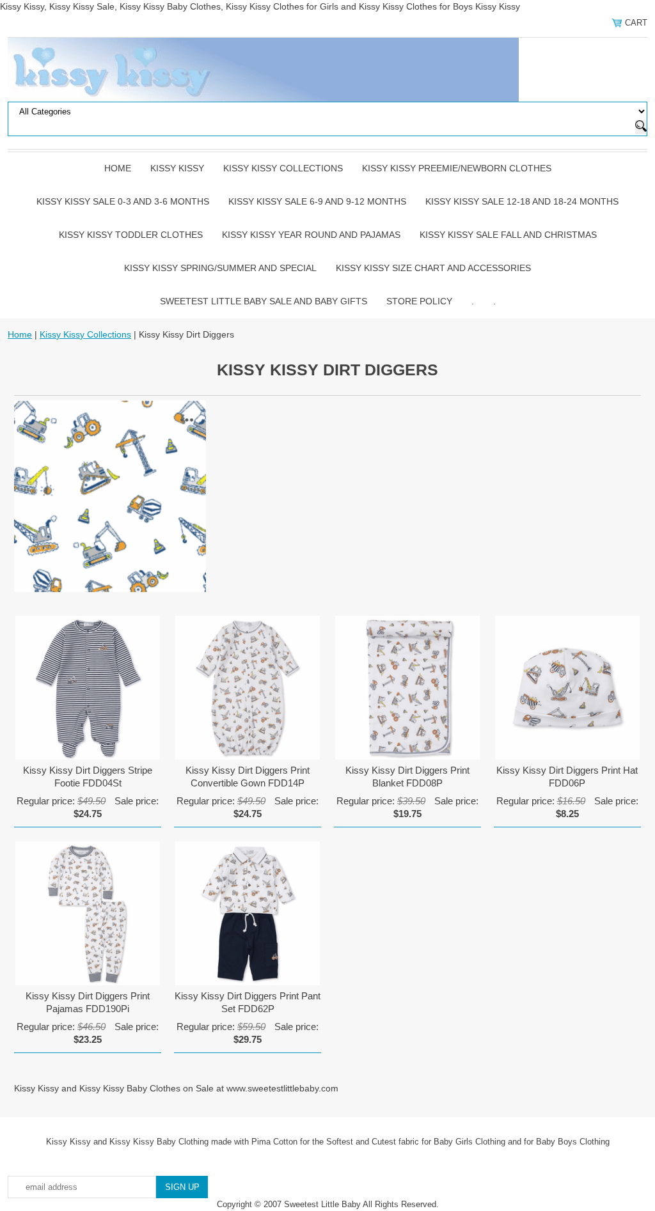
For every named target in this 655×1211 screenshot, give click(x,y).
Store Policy (419, 301)
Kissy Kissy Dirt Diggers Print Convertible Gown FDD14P (247, 776)
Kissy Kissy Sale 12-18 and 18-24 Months (522, 201)
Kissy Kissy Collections (283, 168)
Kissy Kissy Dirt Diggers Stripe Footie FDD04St (87, 776)
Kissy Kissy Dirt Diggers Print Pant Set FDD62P (247, 1002)
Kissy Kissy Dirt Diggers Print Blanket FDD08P (407, 776)
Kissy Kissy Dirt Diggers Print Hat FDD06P (567, 776)
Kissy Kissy (177, 168)
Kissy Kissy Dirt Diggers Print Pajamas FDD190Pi (88, 1002)
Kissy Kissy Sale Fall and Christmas (508, 235)
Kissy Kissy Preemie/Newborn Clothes (456, 168)
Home (117, 168)
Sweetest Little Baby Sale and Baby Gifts (263, 301)
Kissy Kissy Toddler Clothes (131, 235)
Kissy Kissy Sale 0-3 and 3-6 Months (122, 201)
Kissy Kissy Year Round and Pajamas (311, 235)
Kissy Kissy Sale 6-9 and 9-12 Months (317, 201)
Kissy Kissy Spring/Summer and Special (220, 268)
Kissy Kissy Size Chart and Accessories (433, 268)
